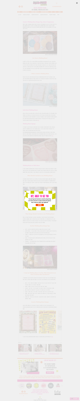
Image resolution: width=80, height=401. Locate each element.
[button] (77, 3)
